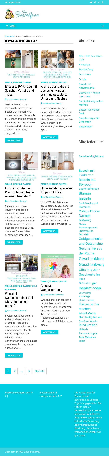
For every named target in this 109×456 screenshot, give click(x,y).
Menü (12, 26)
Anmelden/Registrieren (91, 156)
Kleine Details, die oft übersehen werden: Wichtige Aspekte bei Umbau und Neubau (55, 92)
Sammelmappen (88, 333)
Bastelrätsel (85, 126)
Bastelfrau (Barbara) (55, 294)
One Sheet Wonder (88, 321)
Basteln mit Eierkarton (87, 173)
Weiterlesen (13, 140)
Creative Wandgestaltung (51, 288)
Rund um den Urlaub (88, 327)
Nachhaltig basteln (90, 317)
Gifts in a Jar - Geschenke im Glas (89, 274)
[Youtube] (91, 2)
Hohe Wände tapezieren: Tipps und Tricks (57, 190)
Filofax (82, 224)
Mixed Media (87, 313)
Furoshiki (84, 234)
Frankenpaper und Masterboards (88, 229)
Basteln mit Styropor (87, 182)
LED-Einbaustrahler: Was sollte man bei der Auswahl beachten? (20, 192)
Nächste (39, 371)
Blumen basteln (85, 196)
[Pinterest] (95, 2)
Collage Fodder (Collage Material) (89, 215)
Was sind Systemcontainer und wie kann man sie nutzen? (19, 300)
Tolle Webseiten (87, 337)
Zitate (82, 340)
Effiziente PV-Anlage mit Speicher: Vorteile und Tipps (21, 90)
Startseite (9, 36)
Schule (82, 79)
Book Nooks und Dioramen (88, 205)
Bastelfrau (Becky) (18, 99)
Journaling (85, 292)
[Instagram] (99, 2)
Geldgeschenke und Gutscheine (91, 241)
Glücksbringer (87, 283)
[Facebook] (88, 2)
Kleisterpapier (86, 300)
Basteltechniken (89, 188)
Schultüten (85, 74)
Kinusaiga (84, 64)
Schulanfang (86, 69)
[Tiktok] (102, 2)
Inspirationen (90, 288)
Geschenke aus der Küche (90, 250)
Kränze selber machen (89, 306)
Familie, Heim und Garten (18, 82)
